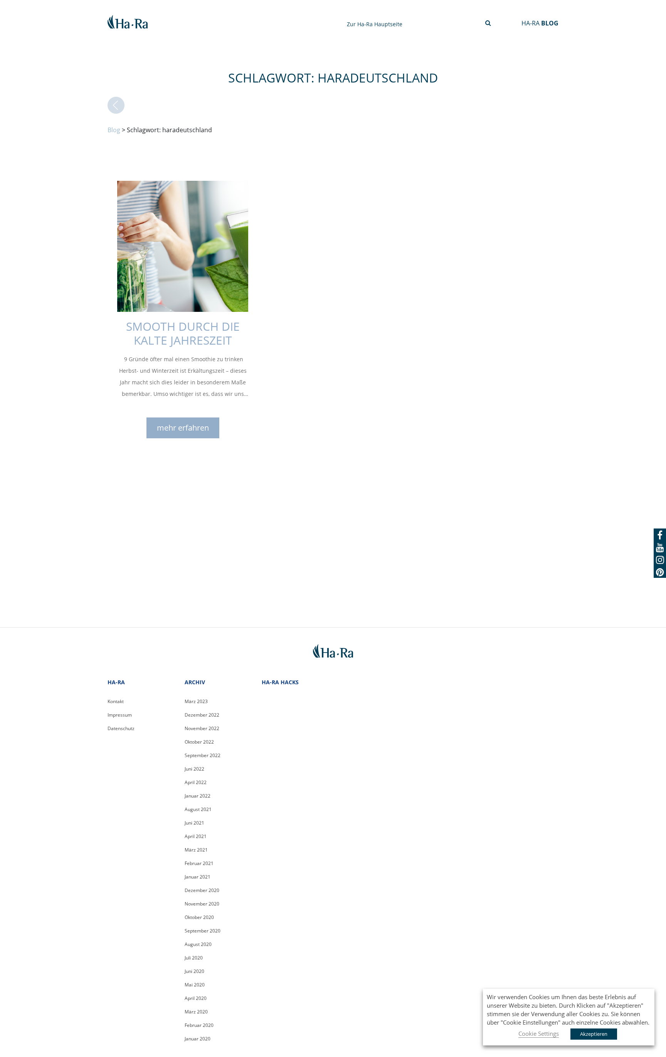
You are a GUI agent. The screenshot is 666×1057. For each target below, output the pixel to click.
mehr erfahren (183, 427)
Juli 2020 (194, 957)
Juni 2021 (194, 823)
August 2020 (198, 944)
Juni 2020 (194, 971)
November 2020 (202, 903)
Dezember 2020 (202, 890)
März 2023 (196, 701)
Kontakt (116, 701)
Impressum (120, 715)
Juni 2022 (194, 769)
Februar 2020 (199, 1025)
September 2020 (202, 930)
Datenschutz (121, 728)
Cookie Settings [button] (538, 1033)
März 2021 (196, 850)
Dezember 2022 (202, 715)
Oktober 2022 (199, 742)
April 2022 (196, 782)
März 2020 (196, 1011)
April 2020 (196, 998)
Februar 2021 (199, 863)
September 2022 (202, 755)
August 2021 (198, 809)
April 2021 (196, 836)
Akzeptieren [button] (593, 1033)
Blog (114, 130)
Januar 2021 (197, 877)
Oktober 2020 (199, 917)
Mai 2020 (195, 984)
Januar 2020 (197, 1038)
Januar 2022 (197, 796)
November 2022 (202, 728)
